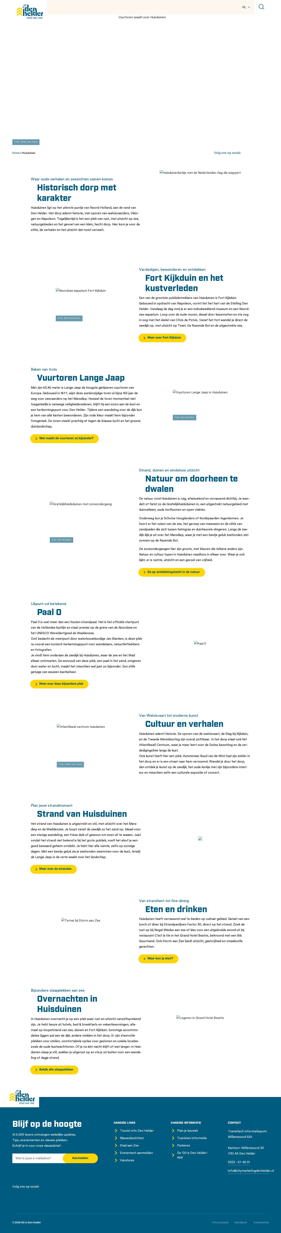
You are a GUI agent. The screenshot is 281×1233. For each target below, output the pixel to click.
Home (16, 153)
